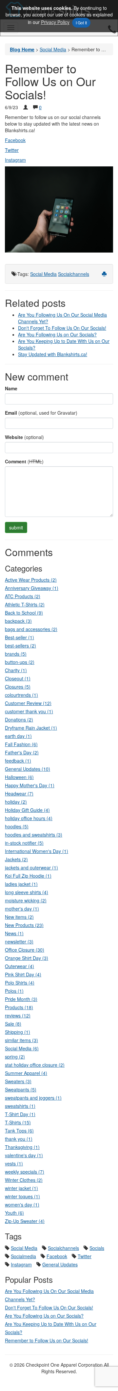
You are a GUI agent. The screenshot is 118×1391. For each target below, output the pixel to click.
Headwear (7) (19, 793)
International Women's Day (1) (36, 851)
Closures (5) (17, 686)
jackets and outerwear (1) (31, 867)
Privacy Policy (55, 22)
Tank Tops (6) (19, 1130)
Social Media (43, 274)
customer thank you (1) (29, 711)
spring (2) (15, 1056)
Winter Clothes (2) (24, 1180)
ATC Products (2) (22, 596)
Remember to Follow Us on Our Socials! (46, 1340)
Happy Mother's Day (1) (29, 785)
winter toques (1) (22, 1196)
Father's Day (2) (22, 752)
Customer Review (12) (28, 703)
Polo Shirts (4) (19, 982)
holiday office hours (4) (28, 818)
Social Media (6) (22, 1048)
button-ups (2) (19, 662)
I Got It (81, 22)
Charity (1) (16, 670)
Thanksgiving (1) (22, 1147)
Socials (96, 1248)
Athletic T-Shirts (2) (25, 604)
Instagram (21, 1264)
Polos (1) (14, 991)
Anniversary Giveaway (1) (31, 588)
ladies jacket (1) (21, 884)
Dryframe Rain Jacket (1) (31, 727)
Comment (15, 461)
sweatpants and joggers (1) (33, 1097)
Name (11, 388)
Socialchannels (73, 274)
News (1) (14, 933)
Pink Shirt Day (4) (23, 974)
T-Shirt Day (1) (20, 1114)
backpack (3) (18, 621)
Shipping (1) (17, 1032)
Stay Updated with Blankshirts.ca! (52, 354)
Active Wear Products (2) (31, 579)
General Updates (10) (27, 769)
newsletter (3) (19, 941)
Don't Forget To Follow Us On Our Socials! (62, 328)
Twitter (84, 1256)
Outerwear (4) (19, 966)
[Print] (104, 274)
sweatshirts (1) (20, 1106)
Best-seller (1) (19, 637)
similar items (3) (21, 1040)
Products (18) (19, 1007)
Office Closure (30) (24, 949)
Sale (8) (13, 1023)
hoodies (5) (17, 826)
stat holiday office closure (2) (35, 1065)
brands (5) (16, 653)
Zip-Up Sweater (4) (25, 1221)
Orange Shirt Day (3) (26, 958)
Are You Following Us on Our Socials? (57, 334)
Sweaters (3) (18, 1081)
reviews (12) (17, 1015)
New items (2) (19, 917)
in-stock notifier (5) (24, 843)
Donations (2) (19, 719)
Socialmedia (23, 1256)
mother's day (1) (22, 908)
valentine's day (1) (24, 1155)
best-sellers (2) (20, 645)
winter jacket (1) (21, 1188)
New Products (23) (24, 925)
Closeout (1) (17, 678)
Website (14, 437)
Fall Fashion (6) (21, 744)
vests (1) (14, 1163)
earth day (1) (18, 736)
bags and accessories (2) (31, 629)
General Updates (60, 1264)
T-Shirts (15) (18, 1122)
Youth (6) (14, 1212)
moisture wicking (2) (26, 900)
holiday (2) (16, 801)
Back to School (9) (24, 612)
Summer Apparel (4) (26, 1073)
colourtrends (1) (21, 695)
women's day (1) (22, 1204)
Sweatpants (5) (20, 1089)
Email (11, 412)
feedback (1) (18, 760)
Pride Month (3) (21, 999)
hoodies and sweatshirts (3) (33, 834)
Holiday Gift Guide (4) (27, 810)
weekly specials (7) (24, 1171)
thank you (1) (18, 1138)
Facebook (15, 140)
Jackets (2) (16, 859)
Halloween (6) (19, 777)
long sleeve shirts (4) (26, 892)
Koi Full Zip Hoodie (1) (28, 875)
